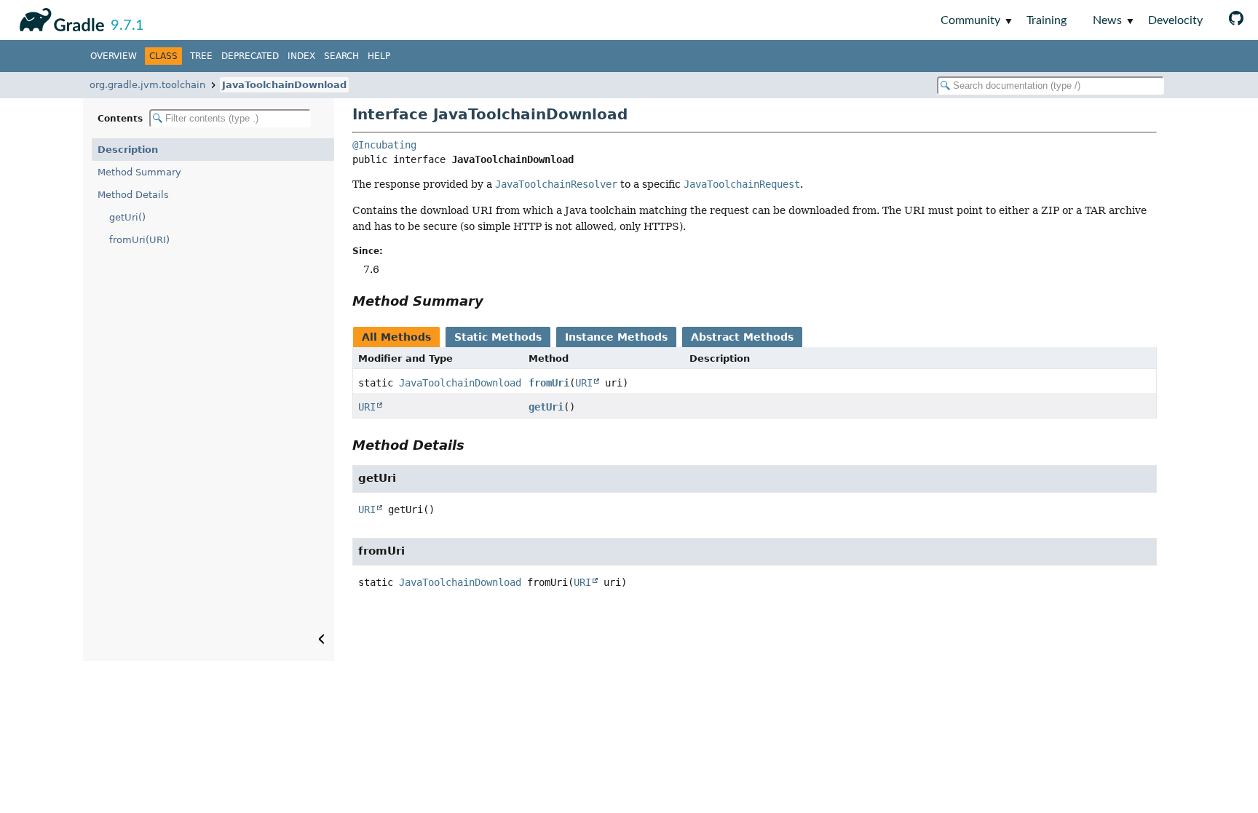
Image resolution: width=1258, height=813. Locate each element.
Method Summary (139, 172)
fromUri (549, 383)
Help (379, 56)
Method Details (133, 194)
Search (341, 56)
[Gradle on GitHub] (1236, 20)
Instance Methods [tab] (616, 337)
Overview (113, 56)
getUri (546, 407)
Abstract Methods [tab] (742, 337)
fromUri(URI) (139, 239)
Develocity (1175, 20)
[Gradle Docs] (59, 17)
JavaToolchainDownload (284, 84)
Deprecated (250, 56)
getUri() (127, 217)
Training (1046, 20)
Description (128, 149)
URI (584, 383)
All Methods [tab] (396, 337)
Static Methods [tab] (498, 337)
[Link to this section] (493, 301)
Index (301, 56)
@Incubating (384, 145)
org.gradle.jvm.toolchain (147, 84)
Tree (201, 56)
